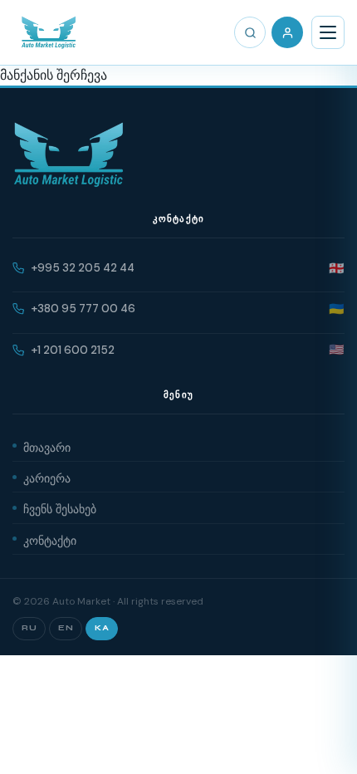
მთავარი (47, 446)
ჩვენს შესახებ (59, 507)
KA (102, 628)
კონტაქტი (49, 539)
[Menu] (328, 32)
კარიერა (47, 477)
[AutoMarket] (48, 32)
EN (65, 628)
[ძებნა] (250, 32)
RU (29, 628)
